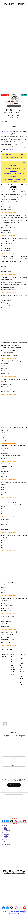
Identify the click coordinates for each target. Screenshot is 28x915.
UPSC (5, 837)
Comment (14, 740)
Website (14, 772)
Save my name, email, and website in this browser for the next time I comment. (15, 779)
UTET (5, 843)
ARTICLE (6, 825)
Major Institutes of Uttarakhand (4, 658)
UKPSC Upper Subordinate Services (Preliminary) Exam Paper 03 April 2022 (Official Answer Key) (22, 671)
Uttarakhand (7, 844)
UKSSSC (6, 834)
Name (14, 758)
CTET (5, 829)
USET (5, 841)
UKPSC (6, 832)
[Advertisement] (14, 28)
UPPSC (6, 836)
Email (14, 765)
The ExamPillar (14, 913)
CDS (5, 827)
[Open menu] (14, 9)
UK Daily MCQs (8, 830)
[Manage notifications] (24, 911)
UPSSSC (14, 126)
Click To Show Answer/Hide (9, 212)
